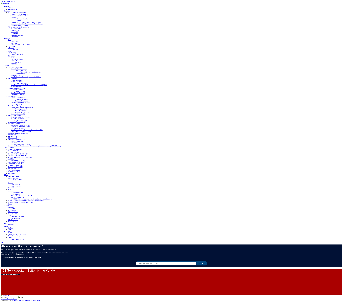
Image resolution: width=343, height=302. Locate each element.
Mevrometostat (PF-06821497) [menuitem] (16, 162)
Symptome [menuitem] (7, 11)
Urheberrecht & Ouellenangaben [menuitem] (17, 234)
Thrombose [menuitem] (14, 36)
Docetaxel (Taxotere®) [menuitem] (21, 99)
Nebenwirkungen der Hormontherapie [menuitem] (18, 16)
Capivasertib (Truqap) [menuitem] (14, 152)
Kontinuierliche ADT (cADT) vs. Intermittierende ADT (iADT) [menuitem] (29, 85)
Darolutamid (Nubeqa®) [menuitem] (18, 93)
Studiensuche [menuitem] (11, 173)
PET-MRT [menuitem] (14, 64)
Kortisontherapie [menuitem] (12, 136)
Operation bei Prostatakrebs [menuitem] (19, 69)
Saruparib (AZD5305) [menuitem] (14, 168)
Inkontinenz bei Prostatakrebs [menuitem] (19, 14)
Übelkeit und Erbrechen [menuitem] (21, 19)
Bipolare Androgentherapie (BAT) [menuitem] (17, 149)
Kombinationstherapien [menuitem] (14, 115)
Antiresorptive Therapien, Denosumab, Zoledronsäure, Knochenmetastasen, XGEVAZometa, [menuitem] (34, 146)
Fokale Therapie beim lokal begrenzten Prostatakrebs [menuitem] (26, 77)
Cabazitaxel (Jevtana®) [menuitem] (21, 101)
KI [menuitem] (12, 181)
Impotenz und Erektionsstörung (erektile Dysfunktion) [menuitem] (26, 22)
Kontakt (9, 299)
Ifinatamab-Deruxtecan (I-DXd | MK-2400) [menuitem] (20, 157)
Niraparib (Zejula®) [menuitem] (20, 110)
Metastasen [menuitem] (11, 191)
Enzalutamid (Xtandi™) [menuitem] (18, 94)
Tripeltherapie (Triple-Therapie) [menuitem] (17, 122)
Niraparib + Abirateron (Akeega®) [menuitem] (21, 117)
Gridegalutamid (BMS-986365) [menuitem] (17, 155)
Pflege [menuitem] (9, 215)
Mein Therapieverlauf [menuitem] (17, 239)
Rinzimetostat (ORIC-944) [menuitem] (15, 167)
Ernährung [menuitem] (14, 142)
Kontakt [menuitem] (10, 233)
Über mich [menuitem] (11, 237)
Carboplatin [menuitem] (18, 104)
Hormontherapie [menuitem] (12, 78)
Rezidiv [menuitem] (10, 189)
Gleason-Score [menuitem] (12, 46)
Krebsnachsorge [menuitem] (12, 9)
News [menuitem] (6, 226)
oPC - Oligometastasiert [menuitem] (18, 197)
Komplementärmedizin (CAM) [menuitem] (16, 139)
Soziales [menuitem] (6, 205)
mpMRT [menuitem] (13, 57)
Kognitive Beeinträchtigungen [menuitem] (19, 25)
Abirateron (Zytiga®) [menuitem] (17, 89)
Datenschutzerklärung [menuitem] (14, 236)
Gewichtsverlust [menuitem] (16, 28)
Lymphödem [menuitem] (15, 30)
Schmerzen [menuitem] (14, 33)
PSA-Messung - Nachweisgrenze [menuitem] (20, 44)
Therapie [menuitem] (6, 65)
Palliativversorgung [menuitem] (13, 220)
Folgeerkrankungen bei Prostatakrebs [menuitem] (18, 27)
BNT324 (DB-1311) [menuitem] (13, 151)
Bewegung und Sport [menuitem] (17, 141)
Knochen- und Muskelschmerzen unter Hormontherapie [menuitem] (27, 24)
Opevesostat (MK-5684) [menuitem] (15, 163)
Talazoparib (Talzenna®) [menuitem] (22, 112)
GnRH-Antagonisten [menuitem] (17, 81)
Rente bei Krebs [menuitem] (12, 213)
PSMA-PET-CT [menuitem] (16, 61)
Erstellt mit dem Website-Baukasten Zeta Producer (26, 300)
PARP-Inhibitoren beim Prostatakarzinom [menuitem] (23, 107)
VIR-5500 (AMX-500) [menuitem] (14, 170)
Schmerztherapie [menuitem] (12, 138)
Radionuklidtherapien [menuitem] (14, 123)
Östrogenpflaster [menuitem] (16, 86)
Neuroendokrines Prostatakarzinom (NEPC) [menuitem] (20, 202)
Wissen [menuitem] (6, 175)
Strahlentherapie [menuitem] (16, 75)
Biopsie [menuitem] (10, 51)
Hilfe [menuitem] (5, 223)
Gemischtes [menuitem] (11, 229)
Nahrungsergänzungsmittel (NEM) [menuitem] (21, 144)
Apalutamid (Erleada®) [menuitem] (18, 91)
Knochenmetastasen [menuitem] (17, 192)
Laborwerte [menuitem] (11, 48)
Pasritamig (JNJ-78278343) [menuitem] (15, 165)
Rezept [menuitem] (13, 208)
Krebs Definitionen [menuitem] (13, 176)
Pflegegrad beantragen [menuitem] (17, 216)
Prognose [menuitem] (10, 183)
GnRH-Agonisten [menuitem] (16, 80)
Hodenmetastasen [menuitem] (16, 194)
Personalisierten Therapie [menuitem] (15, 106)
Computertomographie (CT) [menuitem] (19, 59)
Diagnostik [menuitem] (7, 38)
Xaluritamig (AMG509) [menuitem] (14, 171)
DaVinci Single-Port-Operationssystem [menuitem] (29, 72)
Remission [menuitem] (11, 188)
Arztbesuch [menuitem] (11, 207)
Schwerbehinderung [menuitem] (13, 212)
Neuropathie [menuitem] (14, 32)
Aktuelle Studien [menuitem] (9, 147)
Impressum (4, 299)
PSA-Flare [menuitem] (14, 43)
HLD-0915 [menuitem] (11, 159)
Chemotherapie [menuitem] (12, 96)
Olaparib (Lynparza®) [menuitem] (21, 109)
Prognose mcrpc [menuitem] (16, 186)
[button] (10, 274)
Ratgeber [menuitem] (6, 6)
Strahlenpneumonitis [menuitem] (17, 35)
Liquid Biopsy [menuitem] (12, 52)
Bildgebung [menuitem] (11, 56)
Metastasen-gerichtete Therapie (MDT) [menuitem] (19, 133)
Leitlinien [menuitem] (10, 7)
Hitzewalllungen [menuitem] (16, 20)
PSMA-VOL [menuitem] (18, 62)
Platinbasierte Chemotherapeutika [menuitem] (20, 102)
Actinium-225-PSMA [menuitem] (17, 128)
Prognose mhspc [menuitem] (16, 184)
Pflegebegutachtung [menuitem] (17, 218)
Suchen (201, 263)
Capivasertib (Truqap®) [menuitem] (18, 114)
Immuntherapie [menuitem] (12, 134)
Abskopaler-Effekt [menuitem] (16, 179)
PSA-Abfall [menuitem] (14, 41)
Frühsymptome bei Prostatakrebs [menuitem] (17, 12)
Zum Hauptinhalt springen (8, 1)
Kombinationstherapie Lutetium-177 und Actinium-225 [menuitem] (27, 130)
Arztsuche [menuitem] (11, 224)
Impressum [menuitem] (7, 231)
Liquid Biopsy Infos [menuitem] (17, 54)
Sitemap (14, 299)
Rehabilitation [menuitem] (12, 210)
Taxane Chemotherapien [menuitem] (18, 97)
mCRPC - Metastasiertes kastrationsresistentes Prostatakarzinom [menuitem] (26, 200)
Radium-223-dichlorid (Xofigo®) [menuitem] (20, 126)
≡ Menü (3, 242)
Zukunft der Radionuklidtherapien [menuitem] (21, 131)
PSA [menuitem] (9, 40)
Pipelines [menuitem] (10, 228)
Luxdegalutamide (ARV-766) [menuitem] (16, 160)
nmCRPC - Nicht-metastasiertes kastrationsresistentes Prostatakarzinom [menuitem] (31, 199)
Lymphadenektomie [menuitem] (20, 73)
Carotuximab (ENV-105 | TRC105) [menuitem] (18, 154)
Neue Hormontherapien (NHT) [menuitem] (16, 88)
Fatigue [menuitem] (13, 17)
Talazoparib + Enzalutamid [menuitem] (19, 120)
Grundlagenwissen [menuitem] (13, 178)
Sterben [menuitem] (10, 204)
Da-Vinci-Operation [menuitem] (20, 70)
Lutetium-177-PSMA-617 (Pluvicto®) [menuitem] (22, 125)
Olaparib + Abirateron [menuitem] (17, 118)
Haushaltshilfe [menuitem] (12, 221)
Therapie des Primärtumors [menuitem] (15, 67)
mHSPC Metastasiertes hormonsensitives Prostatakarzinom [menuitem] (24, 196)
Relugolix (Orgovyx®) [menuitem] (21, 83)
